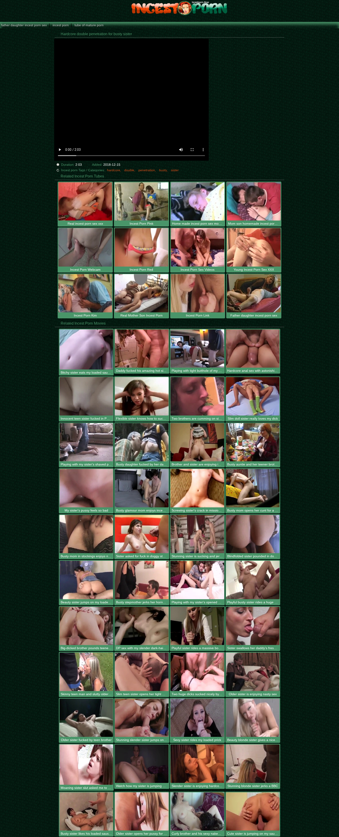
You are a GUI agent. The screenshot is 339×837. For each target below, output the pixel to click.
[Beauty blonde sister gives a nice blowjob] (253, 718)
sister (175, 170)
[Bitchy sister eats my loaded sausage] (86, 349)
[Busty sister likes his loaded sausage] (86, 811)
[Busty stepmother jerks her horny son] (142, 580)
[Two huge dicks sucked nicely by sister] (197, 672)
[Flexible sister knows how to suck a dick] (142, 396)
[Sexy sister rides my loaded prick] (197, 718)
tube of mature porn (89, 25)
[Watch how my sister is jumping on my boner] (142, 763)
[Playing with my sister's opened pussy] (197, 580)
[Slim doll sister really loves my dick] (253, 396)
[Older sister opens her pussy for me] (142, 811)
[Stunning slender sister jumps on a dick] (142, 718)
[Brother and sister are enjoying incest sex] (197, 442)
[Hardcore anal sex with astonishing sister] (253, 348)
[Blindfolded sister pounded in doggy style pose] (253, 534)
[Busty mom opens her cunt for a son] (253, 488)
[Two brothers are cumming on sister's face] (197, 396)
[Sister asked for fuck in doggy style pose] (142, 534)
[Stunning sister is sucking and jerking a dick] (197, 534)
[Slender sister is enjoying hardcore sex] (197, 763)
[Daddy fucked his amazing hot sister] (142, 348)
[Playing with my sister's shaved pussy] (86, 442)
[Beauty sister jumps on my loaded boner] (86, 580)
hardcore (113, 170)
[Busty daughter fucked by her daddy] (142, 442)
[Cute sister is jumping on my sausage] (253, 811)
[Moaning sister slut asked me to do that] (86, 764)
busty (163, 170)
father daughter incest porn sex (24, 25)
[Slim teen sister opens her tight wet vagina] (142, 672)
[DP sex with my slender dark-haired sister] (142, 626)
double (129, 170)
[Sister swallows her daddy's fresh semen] (253, 626)
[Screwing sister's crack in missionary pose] (197, 488)
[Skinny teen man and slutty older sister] (86, 672)
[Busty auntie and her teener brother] (253, 442)
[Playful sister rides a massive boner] (197, 626)
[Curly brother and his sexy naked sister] (197, 811)
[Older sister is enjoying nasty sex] (253, 672)
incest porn (61, 25)
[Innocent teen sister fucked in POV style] (86, 396)
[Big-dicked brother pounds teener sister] (86, 626)
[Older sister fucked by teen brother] (86, 718)
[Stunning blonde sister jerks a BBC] (253, 763)
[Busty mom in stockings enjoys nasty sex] (86, 534)
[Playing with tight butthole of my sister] (197, 348)
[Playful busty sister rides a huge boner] (253, 580)
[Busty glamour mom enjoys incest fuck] (142, 488)
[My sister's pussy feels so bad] (86, 488)
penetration (146, 170)
